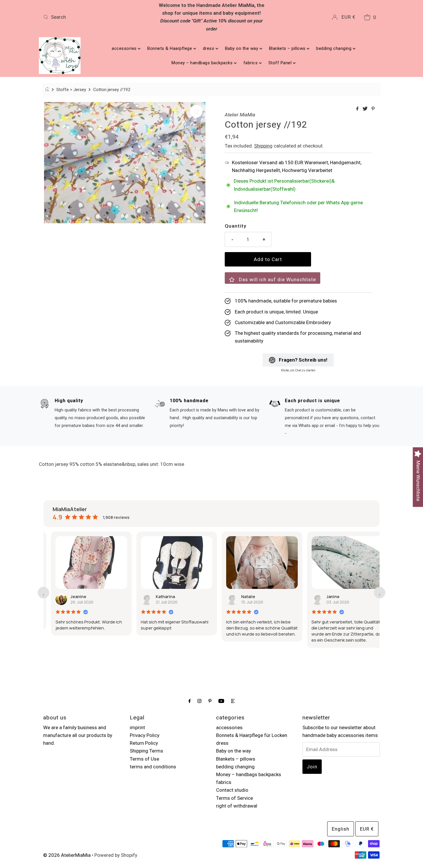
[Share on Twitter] (366, 109)
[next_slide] (379, 592)
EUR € (348, 17)
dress (209, 48)
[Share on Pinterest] (373, 109)
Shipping (263, 146)
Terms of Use (144, 759)
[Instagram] (199, 701)
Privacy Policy (144, 735)
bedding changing (334, 48)
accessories (125, 48)
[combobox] (96, 17)
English (340, 829)
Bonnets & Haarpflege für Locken (251, 735)
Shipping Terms (146, 751)
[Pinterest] (210, 701)
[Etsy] (233, 701)
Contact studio (232, 790)
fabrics (251, 62)
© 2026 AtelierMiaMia (67, 855)
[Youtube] (221, 701)
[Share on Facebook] (358, 109)
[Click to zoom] (196, 111)
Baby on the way (242, 48)
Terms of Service (234, 798)
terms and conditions (153, 767)
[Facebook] (189, 701)
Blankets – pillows (288, 48)
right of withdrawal (236, 806)
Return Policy (144, 743)
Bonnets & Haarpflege (170, 48)
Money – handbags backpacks (203, 62)
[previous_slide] (43, 592)
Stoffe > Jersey (71, 89)
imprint (137, 727)
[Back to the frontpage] (48, 89)
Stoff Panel (280, 62)
